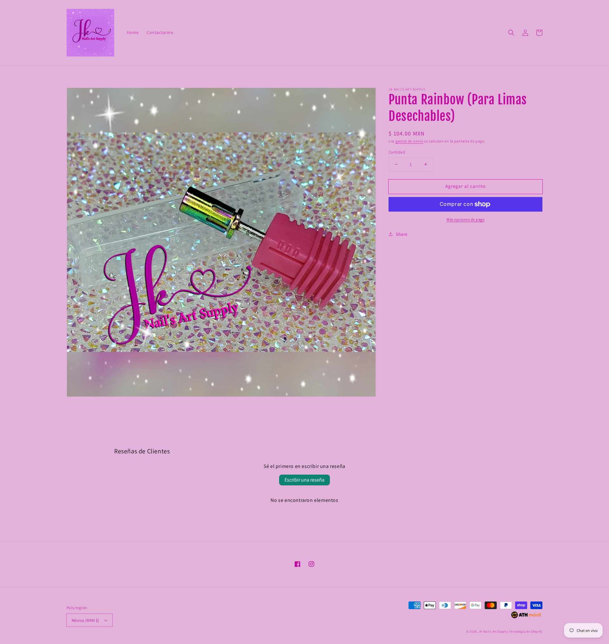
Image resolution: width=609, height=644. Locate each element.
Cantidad (397, 152)
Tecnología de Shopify (525, 631)
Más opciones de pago (465, 219)
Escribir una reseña (304, 479)
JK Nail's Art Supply (493, 631)
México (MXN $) (85, 620)
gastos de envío (409, 141)
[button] (511, 33)
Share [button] (402, 234)
